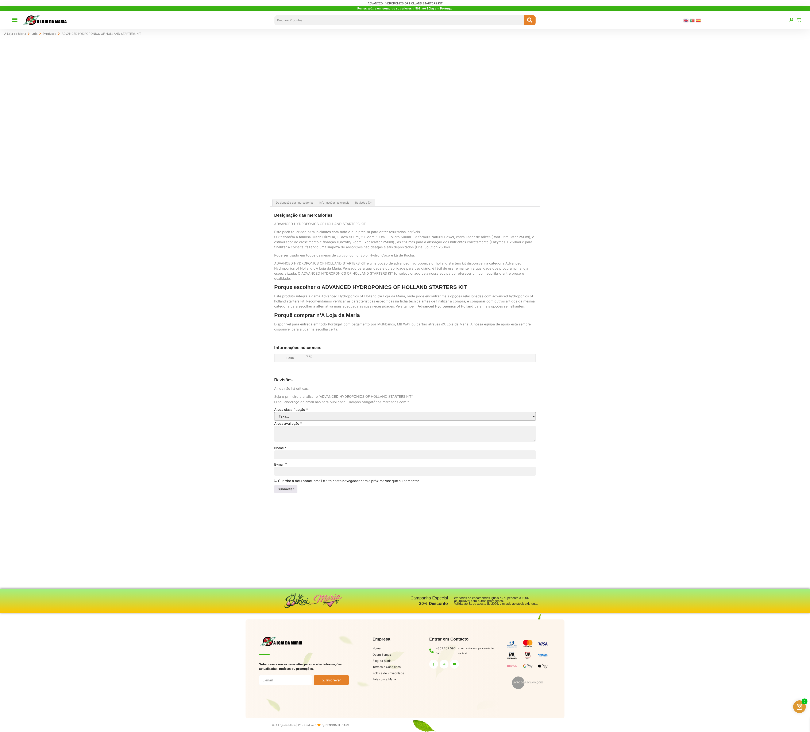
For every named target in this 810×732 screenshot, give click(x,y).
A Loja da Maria (15, 33)
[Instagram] (444, 664)
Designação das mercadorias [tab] (294, 202)
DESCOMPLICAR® (337, 725)
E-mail (280, 464)
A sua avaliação (288, 423)
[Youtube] (454, 664)
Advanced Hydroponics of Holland (445, 306)
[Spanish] (699, 20)
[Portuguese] (693, 20)
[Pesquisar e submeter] (530, 20)
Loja (34, 33)
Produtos (49, 33)
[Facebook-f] (433, 664)
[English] (686, 20)
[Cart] (799, 20)
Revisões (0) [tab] (363, 202)
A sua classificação (291, 409)
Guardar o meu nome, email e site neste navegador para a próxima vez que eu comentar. (349, 481)
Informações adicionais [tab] (334, 202)
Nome (280, 448)
